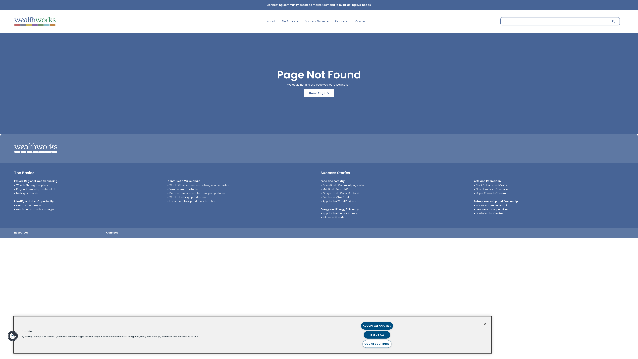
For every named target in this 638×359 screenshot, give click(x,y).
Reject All (377, 334)
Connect (361, 21)
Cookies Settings (377, 344)
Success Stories (315, 21)
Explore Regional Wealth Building (35, 181)
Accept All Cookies (377, 325)
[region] (252, 335)
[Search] (613, 21)
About (271, 21)
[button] (12, 336)
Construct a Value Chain (183, 181)
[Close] (484, 324)
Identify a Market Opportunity (34, 201)
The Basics (288, 21)
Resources (342, 21)
